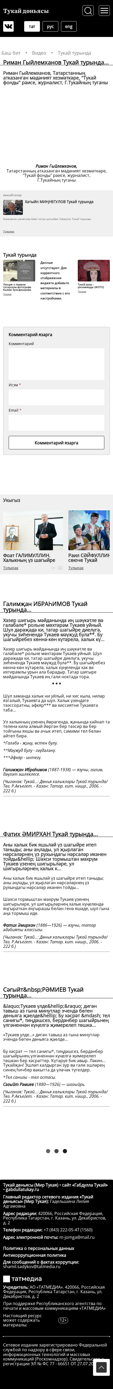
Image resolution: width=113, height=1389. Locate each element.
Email (15, 410)
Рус (50, 26)
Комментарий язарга (56, 443)
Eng (68, 26)
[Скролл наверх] (101, 1367)
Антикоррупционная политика (34, 1255)
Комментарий (21, 344)
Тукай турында (74, 52)
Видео (39, 52)
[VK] (8, 26)
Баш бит (11, 52)
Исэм (15, 385)
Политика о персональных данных (38, 1248)
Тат (32, 26)
